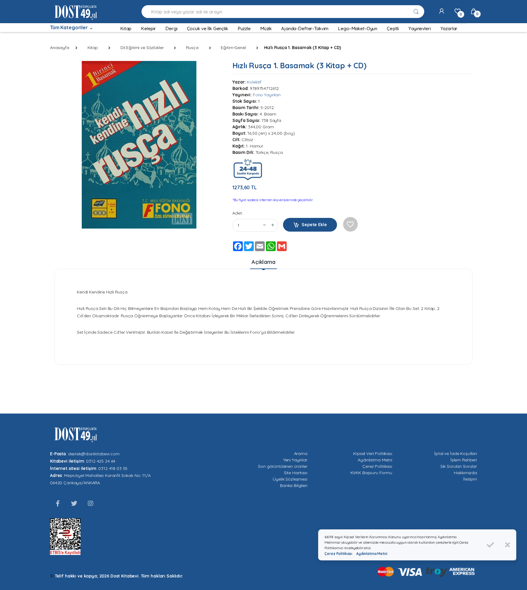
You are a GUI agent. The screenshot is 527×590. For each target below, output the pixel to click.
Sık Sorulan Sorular (458, 466)
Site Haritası (295, 472)
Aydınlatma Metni (375, 460)
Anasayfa (59, 47)
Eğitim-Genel (233, 47)
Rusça (192, 47)
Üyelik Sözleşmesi (290, 479)
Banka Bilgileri (293, 485)
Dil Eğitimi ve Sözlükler (142, 47)
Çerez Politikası (377, 466)
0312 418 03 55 (112, 468)
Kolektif (254, 82)
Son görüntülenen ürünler (282, 466)
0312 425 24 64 (100, 461)
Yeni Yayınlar (295, 460)
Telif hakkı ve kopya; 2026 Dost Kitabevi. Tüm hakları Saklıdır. (119, 576)
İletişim (470, 479)
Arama (300, 453)
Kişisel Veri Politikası (372, 453)
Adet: (237, 213)
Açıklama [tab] (263, 261)
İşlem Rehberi (463, 460)
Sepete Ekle (314, 224)
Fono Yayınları (267, 95)
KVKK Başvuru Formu (371, 472)
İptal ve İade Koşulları (455, 453)
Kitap (93, 47)
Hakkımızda (465, 472)
